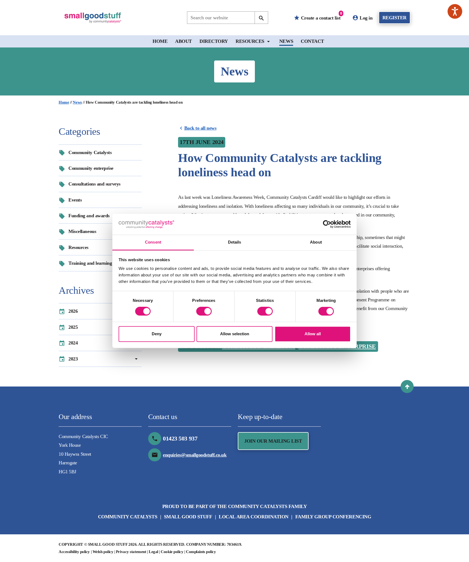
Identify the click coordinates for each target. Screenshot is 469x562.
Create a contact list (321, 16)
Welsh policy (103, 552)
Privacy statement (131, 552)
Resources (250, 41)
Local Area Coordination (254, 516)
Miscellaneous (82, 231)
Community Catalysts (90, 152)
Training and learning (90, 263)
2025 (73, 327)
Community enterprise (90, 168)
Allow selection (234, 333)
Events (75, 200)
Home (160, 41)
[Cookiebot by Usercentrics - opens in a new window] (327, 224)
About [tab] (316, 242)
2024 (73, 343)
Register (394, 17)
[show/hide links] (268, 41)
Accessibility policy (74, 552)
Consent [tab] (153, 242)
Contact (312, 41)
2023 (73, 359)
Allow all (313, 333)
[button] (407, 386)
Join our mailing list (273, 441)
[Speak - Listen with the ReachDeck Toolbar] (455, 11)
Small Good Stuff (188, 516)
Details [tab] (234, 242)
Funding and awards (89, 215)
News (286, 41)
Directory (213, 41)
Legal (153, 552)
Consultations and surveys (94, 184)
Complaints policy (201, 552)
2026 (73, 311)
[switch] (204, 311)
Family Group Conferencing (333, 516)
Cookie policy (172, 552)
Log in (366, 18)
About (183, 41)
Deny (156, 333)
